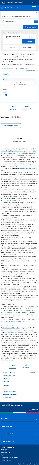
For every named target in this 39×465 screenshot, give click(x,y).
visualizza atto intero (32, 70)
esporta (5, 389)
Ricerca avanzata (30, 27)
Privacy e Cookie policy (8, 447)
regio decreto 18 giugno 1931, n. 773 (18, 152)
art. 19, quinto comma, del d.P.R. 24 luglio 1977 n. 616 (19, 320)
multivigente (28, 47)
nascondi (6, 74)
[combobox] (19, 21)
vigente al (8, 37)
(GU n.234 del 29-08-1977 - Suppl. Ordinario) (14, 68)
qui (29, 16)
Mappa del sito (5, 452)
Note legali (4, 450)
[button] (30, 36)
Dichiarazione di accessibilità (9, 458)
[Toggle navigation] (33, 7)
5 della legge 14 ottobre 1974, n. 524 (19, 199)
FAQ (2, 455)
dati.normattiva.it (6, 460)
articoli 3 (29, 198)
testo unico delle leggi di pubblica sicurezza (18, 150)
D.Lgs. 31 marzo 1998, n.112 (11, 328)
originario (12, 47)
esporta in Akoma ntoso (9, 392)
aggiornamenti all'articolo (11, 125)
